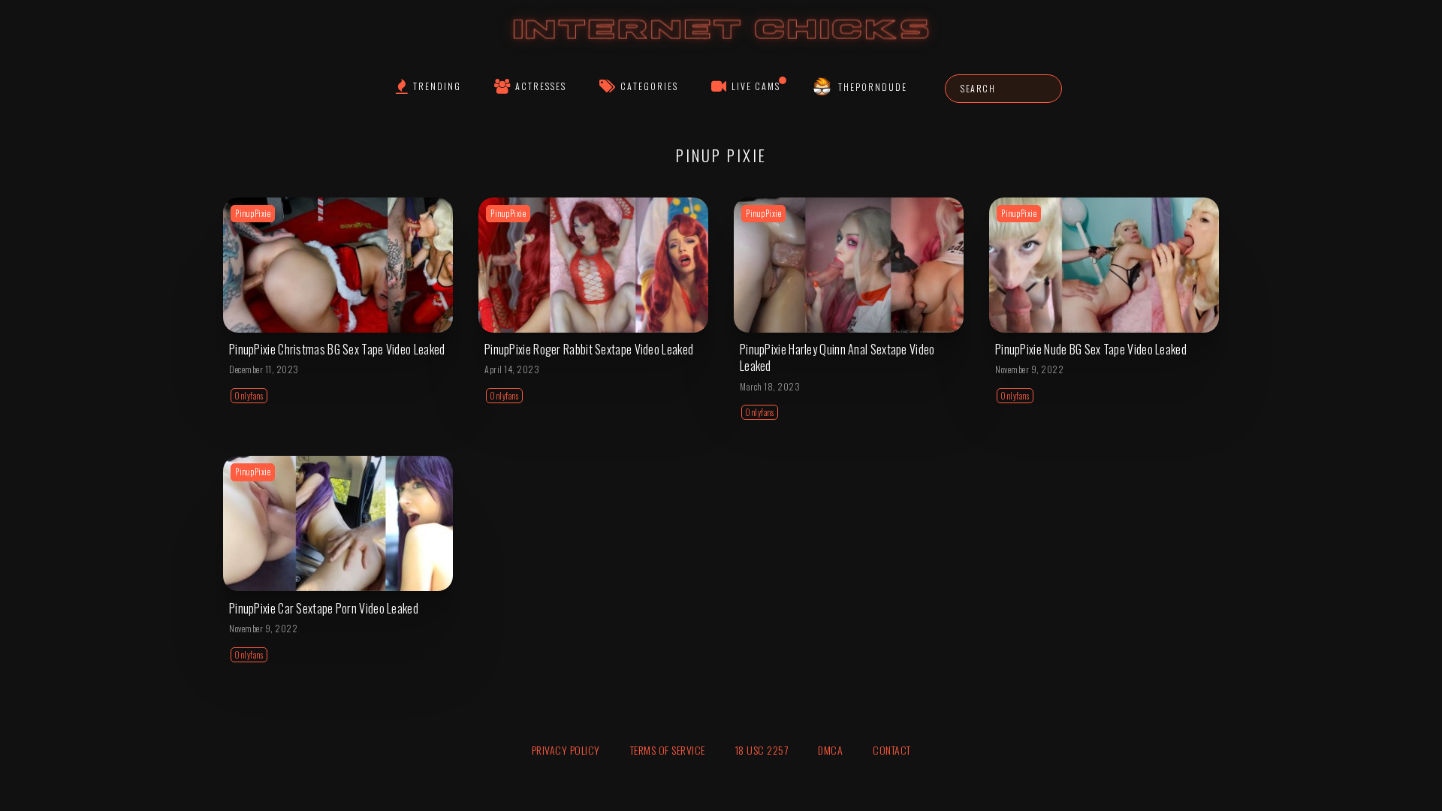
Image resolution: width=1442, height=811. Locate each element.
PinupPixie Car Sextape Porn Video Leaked (323, 608)
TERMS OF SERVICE (667, 750)
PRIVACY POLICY (566, 750)
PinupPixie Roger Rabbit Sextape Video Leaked (588, 349)
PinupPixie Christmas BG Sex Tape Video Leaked (337, 349)
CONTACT (892, 750)
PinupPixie (252, 213)
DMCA (830, 750)
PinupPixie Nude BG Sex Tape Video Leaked (1091, 349)
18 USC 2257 (762, 750)
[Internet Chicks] (721, 44)
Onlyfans (249, 396)
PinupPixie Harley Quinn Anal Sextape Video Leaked (837, 357)
